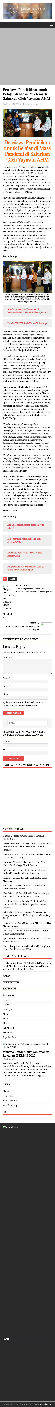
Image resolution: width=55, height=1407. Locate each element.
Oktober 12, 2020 (13, 104)
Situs (5, 694)
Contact (6, 1000)
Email (6, 686)
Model (6, 1018)
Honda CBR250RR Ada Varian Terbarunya (27, 323)
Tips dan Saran (10, 1037)
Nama (6, 678)
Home (6, 1004)
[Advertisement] (27, 56)
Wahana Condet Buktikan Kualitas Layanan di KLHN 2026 (26, 1053)
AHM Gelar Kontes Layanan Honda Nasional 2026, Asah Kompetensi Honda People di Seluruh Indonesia (27, 846)
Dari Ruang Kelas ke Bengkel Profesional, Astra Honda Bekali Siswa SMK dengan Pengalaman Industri (25, 904)
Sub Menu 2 (8, 1032)
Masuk (6, 1091)
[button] (51, 25)
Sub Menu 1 (8, 1028)
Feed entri (8, 1096)
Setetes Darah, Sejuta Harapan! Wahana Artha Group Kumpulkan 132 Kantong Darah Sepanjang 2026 (26, 915)
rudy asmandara (32, 104)
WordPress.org (10, 1105)
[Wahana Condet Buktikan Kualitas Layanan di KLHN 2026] (27, 1047)
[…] (42, 1075)
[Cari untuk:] (27, 723)
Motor (6, 1023)
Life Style (7, 1009)
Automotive (8, 995)
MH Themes (45, 1404)
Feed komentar (10, 1100)
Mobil (6, 1014)
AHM (12, 579)
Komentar (8, 657)
